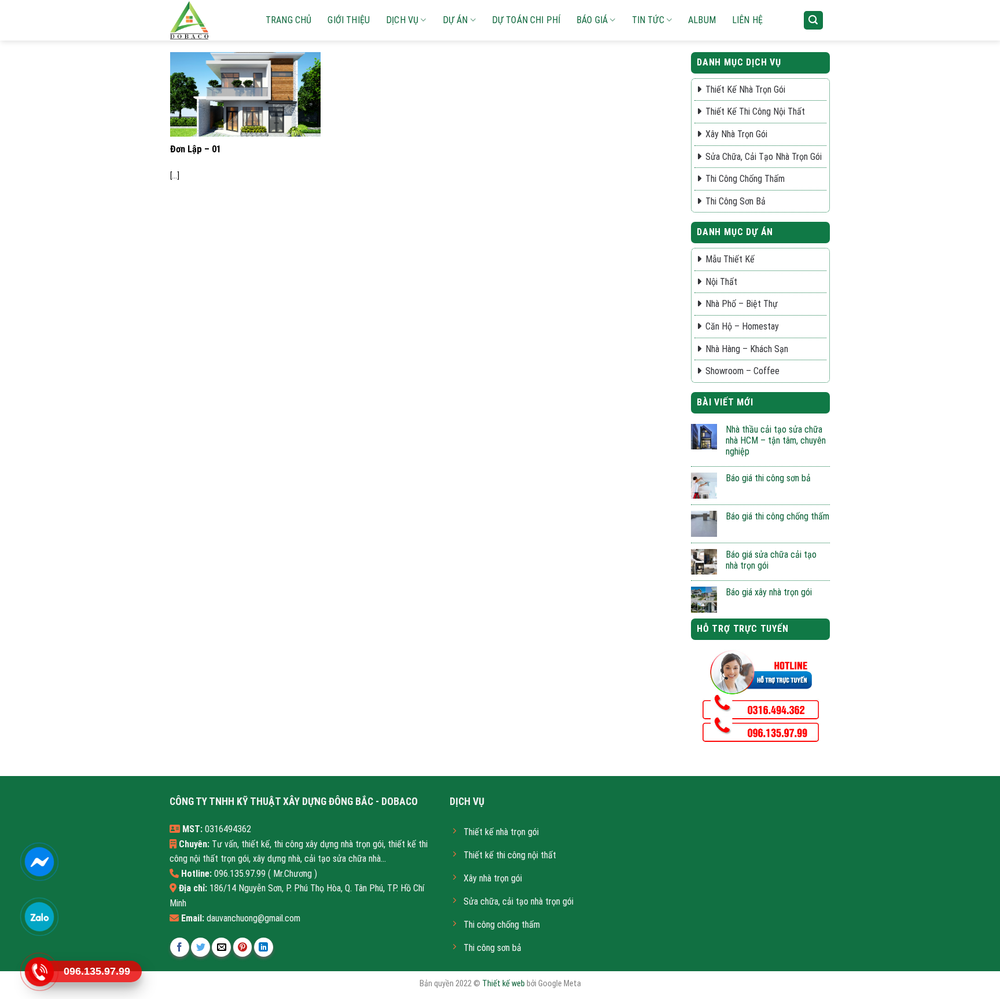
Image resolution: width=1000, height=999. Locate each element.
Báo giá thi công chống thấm (777, 516)
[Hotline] (39, 971)
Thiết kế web (503, 984)
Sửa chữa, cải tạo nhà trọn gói (763, 156)
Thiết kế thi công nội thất (755, 111)
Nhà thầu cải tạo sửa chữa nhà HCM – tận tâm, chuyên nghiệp (776, 440)
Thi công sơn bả (735, 201)
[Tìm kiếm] (813, 20)
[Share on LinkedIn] (263, 947)
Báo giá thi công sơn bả (768, 478)
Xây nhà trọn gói (736, 134)
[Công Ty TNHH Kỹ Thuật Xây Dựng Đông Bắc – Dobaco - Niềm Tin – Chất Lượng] (207, 20)
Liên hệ (747, 19)
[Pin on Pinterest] (242, 947)
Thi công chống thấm (745, 178)
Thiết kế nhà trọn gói (745, 89)
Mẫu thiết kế (730, 259)
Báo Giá (592, 19)
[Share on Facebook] (179, 947)
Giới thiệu (349, 19)
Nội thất (721, 281)
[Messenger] (39, 861)
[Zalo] (39, 916)
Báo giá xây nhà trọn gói (769, 592)
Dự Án (455, 19)
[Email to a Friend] (221, 947)
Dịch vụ (402, 19)
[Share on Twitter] (200, 947)
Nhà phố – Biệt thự (741, 303)
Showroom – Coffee (742, 370)
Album (702, 19)
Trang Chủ (288, 19)
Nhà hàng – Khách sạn (746, 348)
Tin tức (648, 19)
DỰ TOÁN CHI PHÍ (526, 19)
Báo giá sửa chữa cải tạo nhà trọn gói (771, 560)
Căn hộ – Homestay (742, 326)
